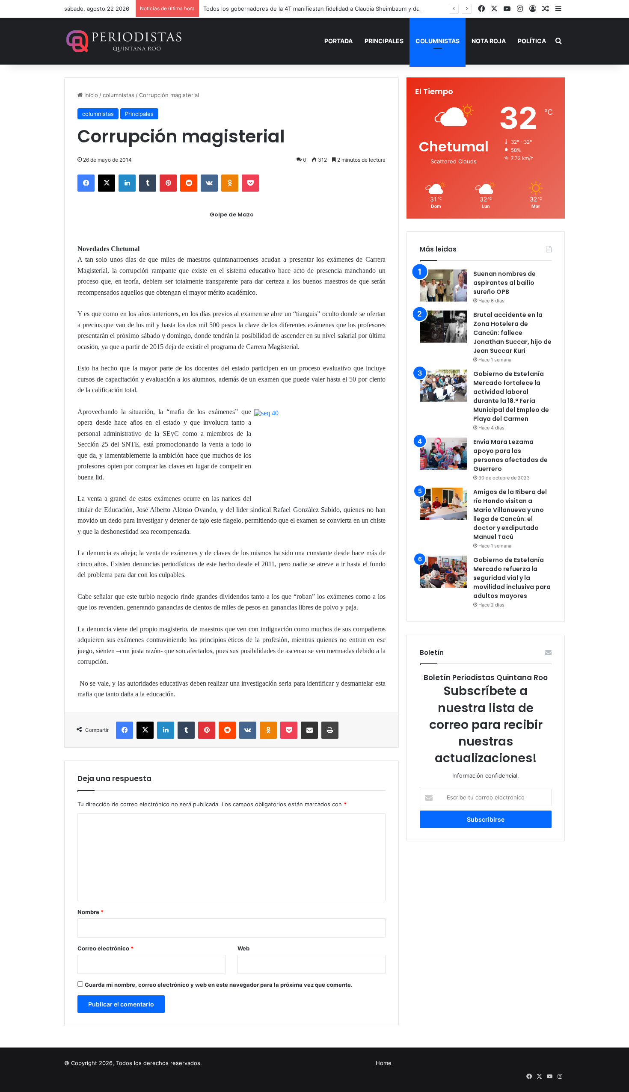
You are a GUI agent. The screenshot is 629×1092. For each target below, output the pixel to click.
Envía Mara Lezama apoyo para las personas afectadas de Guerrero (510, 455)
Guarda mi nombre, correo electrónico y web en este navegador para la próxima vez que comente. (219, 984)
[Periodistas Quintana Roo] (123, 41)
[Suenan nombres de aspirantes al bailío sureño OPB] (443, 285)
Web (243, 948)
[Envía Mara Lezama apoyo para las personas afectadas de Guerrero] (443, 454)
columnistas (118, 95)
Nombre (90, 912)
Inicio (90, 95)
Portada (338, 40)
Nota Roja (489, 40)
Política (532, 40)
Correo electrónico (105, 948)
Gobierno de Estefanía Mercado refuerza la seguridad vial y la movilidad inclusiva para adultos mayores (512, 578)
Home (384, 1062)
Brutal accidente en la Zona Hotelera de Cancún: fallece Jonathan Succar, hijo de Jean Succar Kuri (512, 333)
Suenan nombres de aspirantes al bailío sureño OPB (504, 282)
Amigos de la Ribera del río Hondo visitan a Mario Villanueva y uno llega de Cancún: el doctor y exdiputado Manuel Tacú (510, 514)
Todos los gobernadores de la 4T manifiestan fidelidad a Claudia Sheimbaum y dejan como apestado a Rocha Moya (356, 8)
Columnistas (437, 40)
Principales (384, 40)
